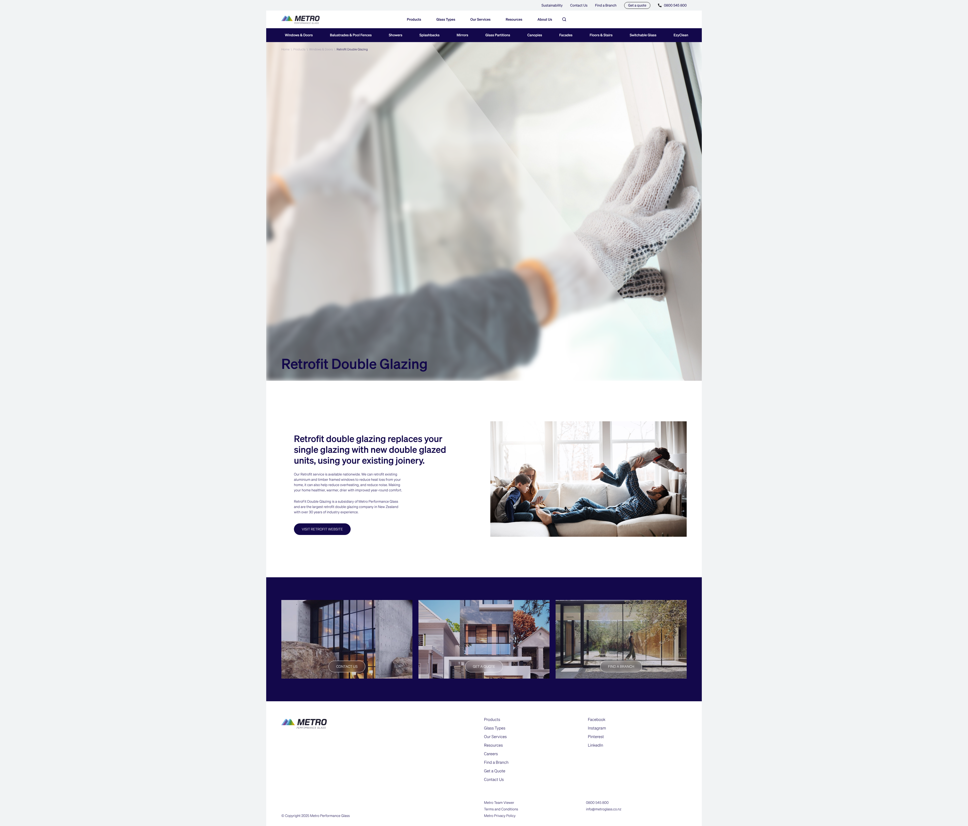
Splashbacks (429, 35)
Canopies (534, 35)
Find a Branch (606, 5)
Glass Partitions (497, 35)
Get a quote (637, 5)
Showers (395, 35)
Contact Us (579, 5)
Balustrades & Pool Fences (351, 35)
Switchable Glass (643, 35)
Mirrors (462, 35)
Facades (565, 35)
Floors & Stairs (601, 35)
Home (285, 49)
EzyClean (681, 35)
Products (299, 49)
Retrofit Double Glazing (352, 49)
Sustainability (552, 5)
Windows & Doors (299, 35)
